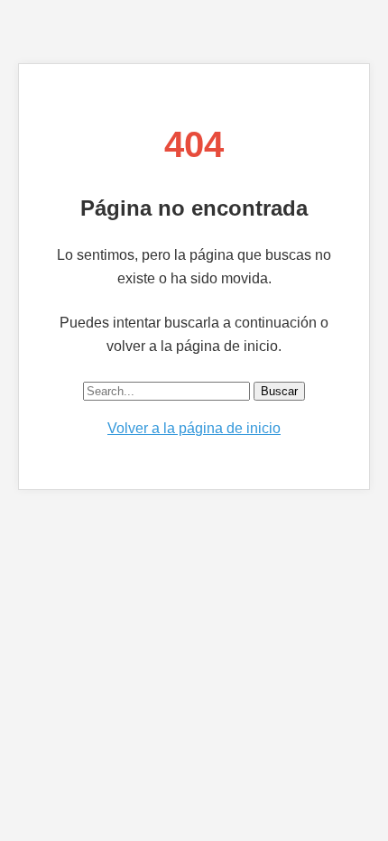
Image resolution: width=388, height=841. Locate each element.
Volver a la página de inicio (194, 428)
